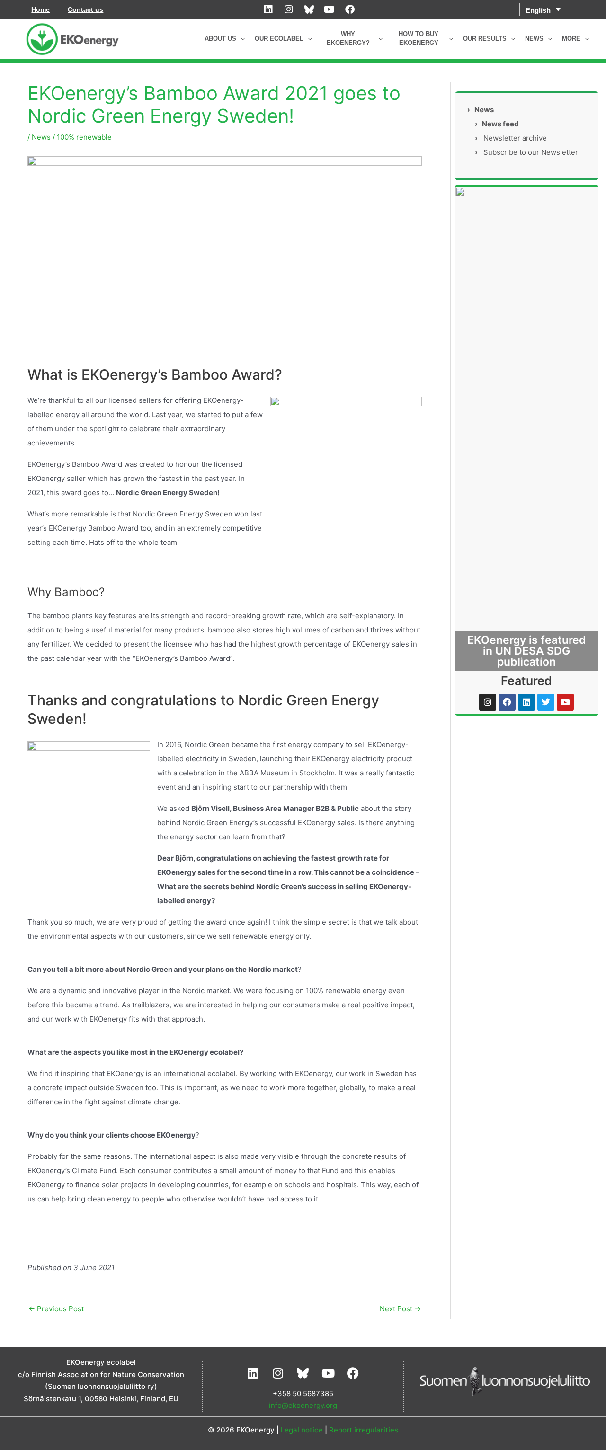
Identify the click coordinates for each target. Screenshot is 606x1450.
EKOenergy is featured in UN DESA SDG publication (526, 650)
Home (40, 9)
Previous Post (56, 1308)
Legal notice (302, 1429)
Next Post (400, 1308)
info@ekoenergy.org (303, 1405)
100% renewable (84, 137)
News (41, 137)
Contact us (85, 9)
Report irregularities (363, 1429)
